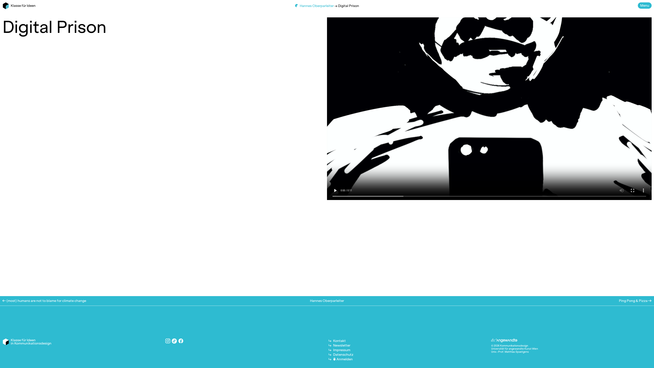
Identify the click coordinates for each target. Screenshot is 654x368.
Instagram (167, 341)
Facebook (180, 341)
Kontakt (339, 341)
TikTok (174, 340)
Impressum (341, 350)
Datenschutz (343, 354)
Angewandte (504, 341)
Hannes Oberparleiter (317, 6)
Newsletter (341, 345)
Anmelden (345, 359)
